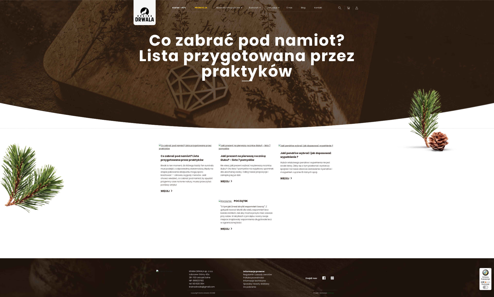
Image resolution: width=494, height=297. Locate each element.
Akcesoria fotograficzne (228, 7)
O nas (289, 7)
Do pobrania (249, 286)
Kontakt (318, 7)
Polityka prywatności (253, 277)
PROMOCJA (201, 7)
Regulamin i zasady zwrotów (257, 274)
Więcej (165, 190)
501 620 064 (198, 283)
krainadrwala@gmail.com (202, 286)
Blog (303, 7)
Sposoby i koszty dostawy (256, 283)
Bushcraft (254, 7)
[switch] (485, 287)
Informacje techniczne (254, 280)
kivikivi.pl (330, 293)
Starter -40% (179, 7)
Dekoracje (272, 7)
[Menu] (489, 269)
